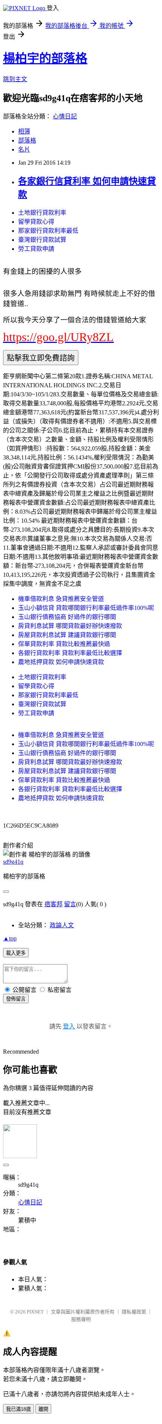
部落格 (27, 140)
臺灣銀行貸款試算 (42, 240)
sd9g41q (13, 861)
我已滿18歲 (18, 1409)
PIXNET (35, 1312)
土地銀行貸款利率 (42, 212)
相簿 (24, 131)
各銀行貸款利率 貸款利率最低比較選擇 (70, 653)
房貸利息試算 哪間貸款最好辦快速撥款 (70, 626)
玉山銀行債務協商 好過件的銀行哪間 (67, 617)
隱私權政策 (134, 1312)
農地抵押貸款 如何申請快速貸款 (61, 662)
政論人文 (62, 925)
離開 (43, 1409)
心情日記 (65, 116)
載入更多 (16, 953)
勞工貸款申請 (36, 249)
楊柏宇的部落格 (45, 58)
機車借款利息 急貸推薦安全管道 (61, 599)
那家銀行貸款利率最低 (48, 230)
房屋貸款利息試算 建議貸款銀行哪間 (67, 635)
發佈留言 (16, 999)
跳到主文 (15, 79)
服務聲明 (81, 1319)
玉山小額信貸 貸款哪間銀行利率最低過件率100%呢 (86, 608)
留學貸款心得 (36, 221)
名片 (24, 149)
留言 (70, 904)
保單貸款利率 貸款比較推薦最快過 (64, 644)
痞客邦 (53, 904)
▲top (10, 938)
